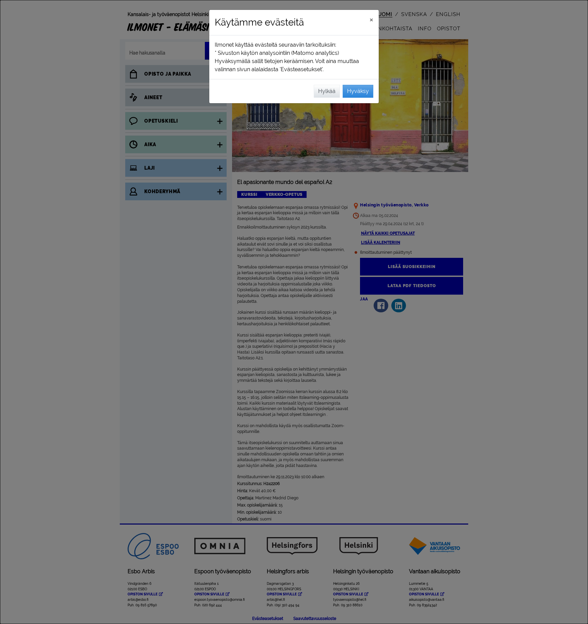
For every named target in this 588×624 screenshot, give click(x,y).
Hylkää (327, 91)
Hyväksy (358, 91)
